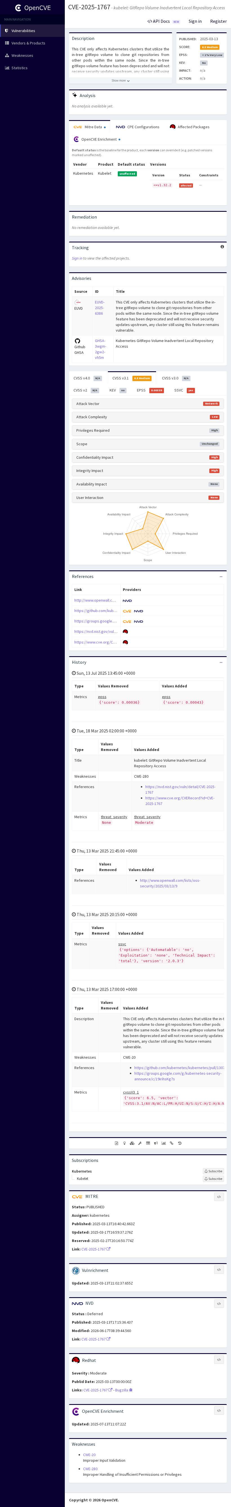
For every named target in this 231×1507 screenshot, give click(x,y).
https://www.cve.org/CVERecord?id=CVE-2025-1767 (117, 642)
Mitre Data (93, 126)
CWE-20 (89, 1454)
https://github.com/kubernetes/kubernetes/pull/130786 (181, 1067)
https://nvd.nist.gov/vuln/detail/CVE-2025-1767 (113, 631)
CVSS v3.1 (131, 378)
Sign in (195, 21)
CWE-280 (90, 1468)
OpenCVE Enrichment (99, 139)
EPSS (149, 390)
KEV (117, 390)
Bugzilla (122, 1390)
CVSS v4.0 (87, 378)
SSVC (183, 390)
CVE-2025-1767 (89, 7)
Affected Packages (193, 126)
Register (218, 21)
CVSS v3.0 (175, 378)
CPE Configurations (142, 126)
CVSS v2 (85, 390)
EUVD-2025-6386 (100, 308)
